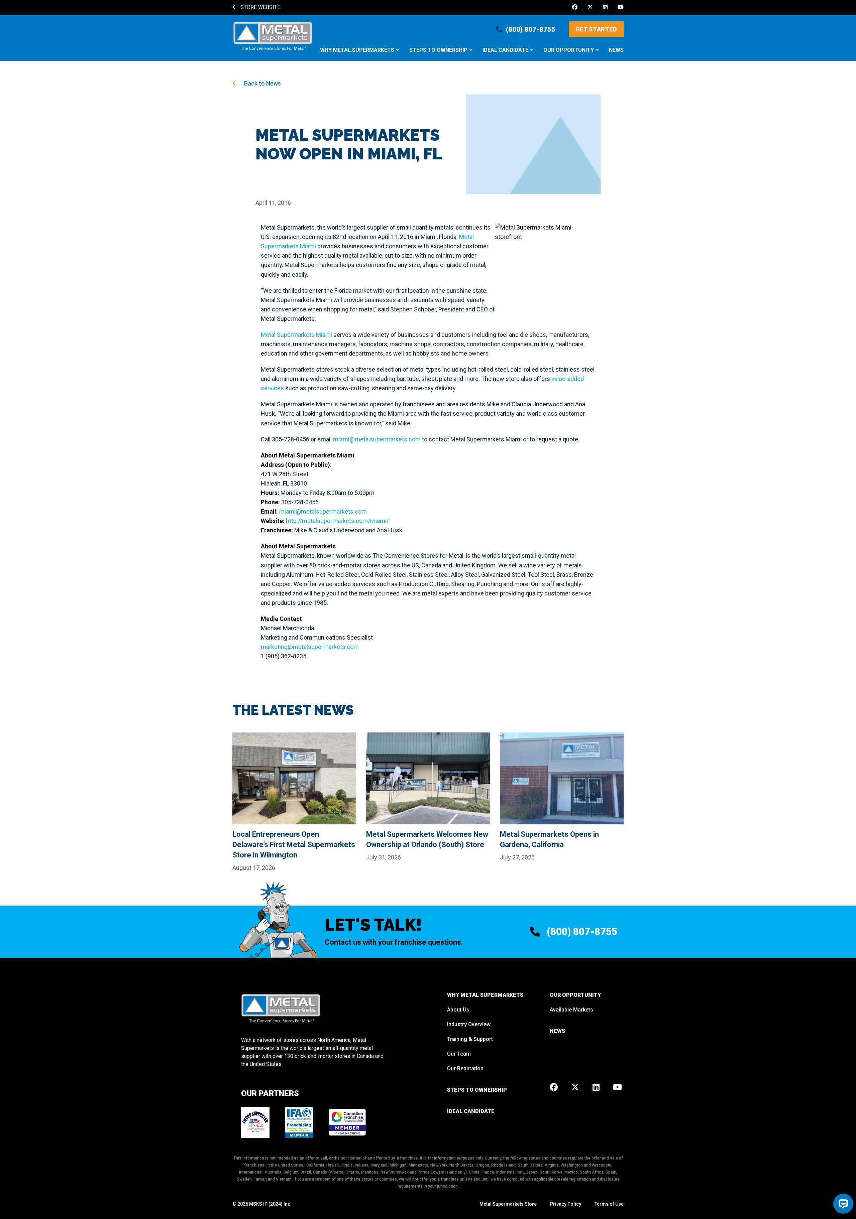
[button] (359, 53)
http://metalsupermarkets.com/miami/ (337, 520)
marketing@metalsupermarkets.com (310, 646)
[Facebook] (574, 7)
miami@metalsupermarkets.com (377, 439)
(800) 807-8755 (530, 29)
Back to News (262, 83)
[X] (590, 7)
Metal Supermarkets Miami (296, 334)
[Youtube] (621, 7)
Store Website (259, 7)
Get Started (596, 29)
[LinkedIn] (605, 7)
